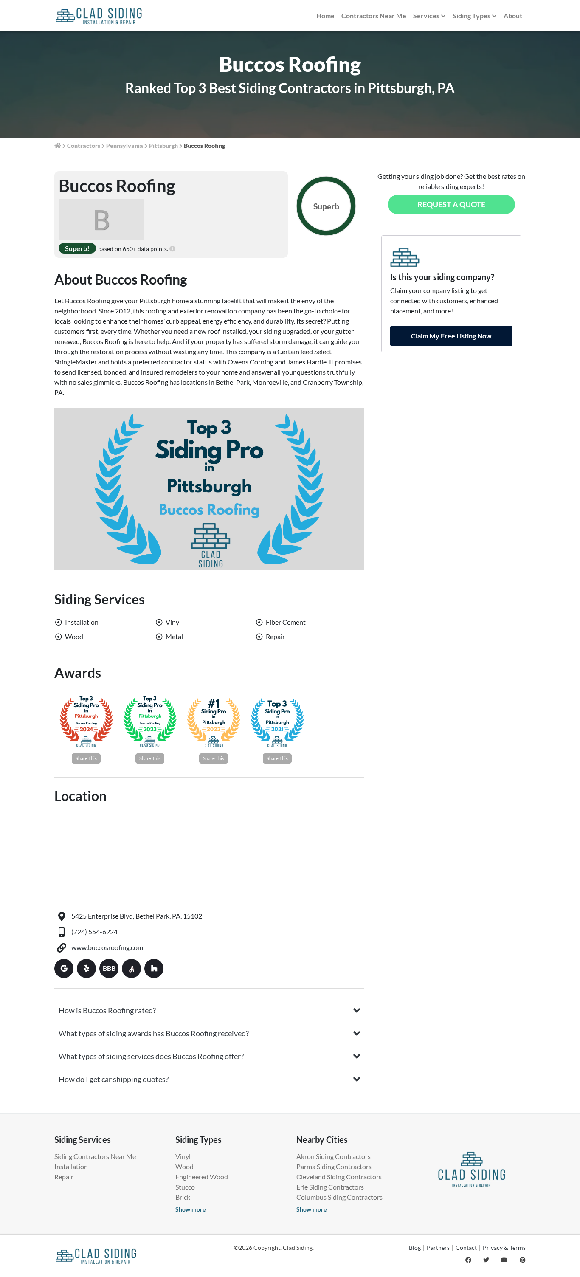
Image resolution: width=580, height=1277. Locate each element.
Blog (415, 1247)
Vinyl (183, 1156)
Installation (71, 1166)
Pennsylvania (124, 145)
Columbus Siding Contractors (339, 1197)
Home (325, 15)
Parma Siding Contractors (334, 1166)
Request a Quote (451, 204)
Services (426, 15)
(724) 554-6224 (94, 931)
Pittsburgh (163, 145)
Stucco (185, 1187)
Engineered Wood (201, 1177)
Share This (86, 758)
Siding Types (471, 15)
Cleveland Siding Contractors (339, 1177)
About (513, 15)
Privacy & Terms (504, 1247)
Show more (190, 1209)
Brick (182, 1197)
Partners (438, 1247)
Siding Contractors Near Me (95, 1156)
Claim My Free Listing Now (451, 336)
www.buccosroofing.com (107, 947)
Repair (63, 1177)
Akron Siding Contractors (333, 1156)
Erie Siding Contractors (330, 1187)
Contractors (83, 145)
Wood (184, 1166)
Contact (466, 1247)
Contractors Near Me (373, 15)
